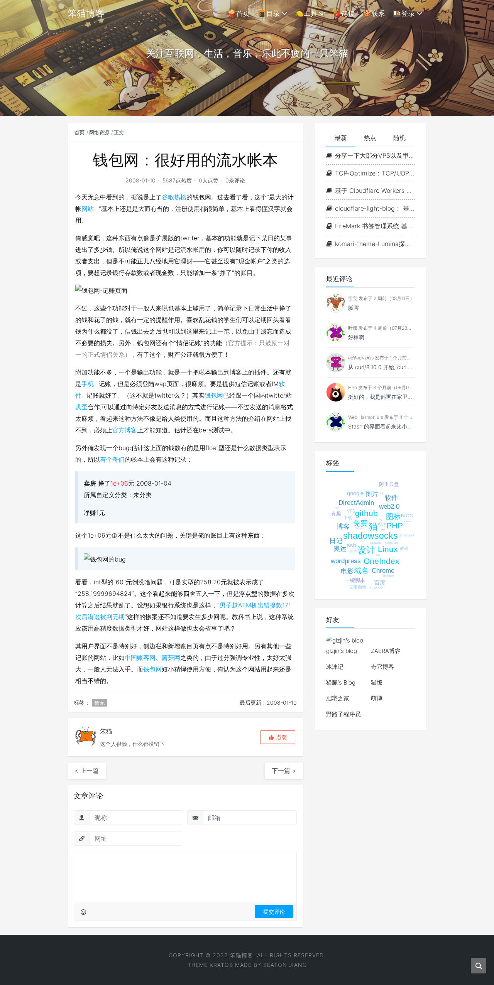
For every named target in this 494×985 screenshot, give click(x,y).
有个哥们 (112, 459)
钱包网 (214, 395)
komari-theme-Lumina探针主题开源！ (375, 244)
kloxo (407, 521)
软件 (391, 497)
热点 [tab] (370, 138)
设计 (366, 550)
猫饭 (376, 682)
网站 (87, 209)
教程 (404, 548)
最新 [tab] (341, 138)
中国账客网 (140, 657)
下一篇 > (284, 770)
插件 (353, 551)
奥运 (340, 548)
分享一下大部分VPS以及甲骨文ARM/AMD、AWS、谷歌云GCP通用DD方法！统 (375, 155)
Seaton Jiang (285, 964)
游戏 (378, 555)
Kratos (221, 964)
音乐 (382, 493)
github (366, 513)
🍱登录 (404, 13)
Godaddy (375, 542)
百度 (380, 582)
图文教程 (388, 576)
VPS (351, 511)
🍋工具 (306, 13)
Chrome (383, 570)
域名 (361, 571)
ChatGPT (407, 535)
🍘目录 (269, 13)
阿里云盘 (389, 484)
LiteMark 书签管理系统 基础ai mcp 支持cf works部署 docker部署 (375, 226)
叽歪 (81, 407)
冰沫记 (334, 666)
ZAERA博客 (386, 650)
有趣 (336, 513)
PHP (394, 525)
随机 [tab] (399, 138)
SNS (382, 525)
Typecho (376, 588)
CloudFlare (391, 542)
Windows (359, 528)
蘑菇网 (171, 657)
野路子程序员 (343, 714)
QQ (380, 519)
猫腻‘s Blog (340, 682)
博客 (343, 526)
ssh (351, 545)
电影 (347, 571)
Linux (388, 549)
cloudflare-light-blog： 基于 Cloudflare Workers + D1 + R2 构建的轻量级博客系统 (375, 208)
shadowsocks (370, 536)
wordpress (346, 561)
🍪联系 (374, 13)
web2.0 (389, 506)
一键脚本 (355, 580)
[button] (278, 737)
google (355, 493)
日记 (335, 541)
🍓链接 (344, 13)
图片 (372, 494)
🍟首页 (239, 13)
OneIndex (381, 561)
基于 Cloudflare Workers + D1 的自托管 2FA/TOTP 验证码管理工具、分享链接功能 (375, 190)
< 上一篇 (86, 770)
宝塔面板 (357, 586)
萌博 (376, 698)
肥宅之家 (337, 698)
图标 (393, 517)
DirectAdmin (356, 502)
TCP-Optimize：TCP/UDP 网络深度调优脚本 (375, 173)
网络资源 (99, 132)
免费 (360, 523)
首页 (79, 132)
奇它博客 (382, 666)
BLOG (407, 515)
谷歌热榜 (174, 197)
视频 (337, 507)
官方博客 (124, 430)
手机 (87, 384)
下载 (347, 517)
